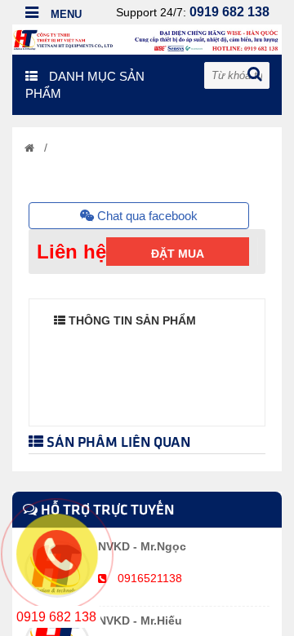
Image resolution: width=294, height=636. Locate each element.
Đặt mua (177, 253)
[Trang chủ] (29, 148)
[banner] (147, 38)
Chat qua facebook (146, 216)
